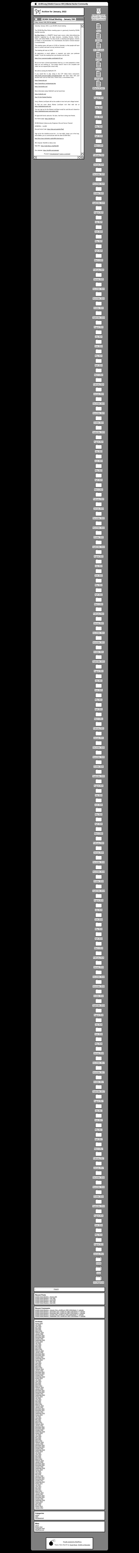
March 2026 (98, 145)
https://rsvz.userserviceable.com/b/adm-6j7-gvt (49, 58)
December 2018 (98, 977)
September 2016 (99, 1206)
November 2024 (98, 298)
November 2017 (98, 1072)
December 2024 (98, 289)
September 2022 (99, 547)
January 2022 (99, 623)
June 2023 (98, 461)
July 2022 (98, 566)
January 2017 (99, 1168)
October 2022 (98, 537)
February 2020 (98, 843)
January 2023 (99, 509)
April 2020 (98, 824)
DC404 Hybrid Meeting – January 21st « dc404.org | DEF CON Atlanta (55, 1310)
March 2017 (98, 1149)
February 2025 (98, 270)
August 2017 (98, 1101)
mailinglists (99, 79)
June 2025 (98, 231)
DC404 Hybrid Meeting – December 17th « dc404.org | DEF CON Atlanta (56, 1311)
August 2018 (98, 1015)
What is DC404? (99, 88)
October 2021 (98, 652)
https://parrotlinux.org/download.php (45, 83)
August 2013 (98, 1244)
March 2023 (98, 489)
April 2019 (98, 938)
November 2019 (98, 872)
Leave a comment (65, 154)
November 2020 (98, 757)
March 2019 (98, 948)
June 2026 (98, 117)
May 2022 (98, 585)
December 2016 (98, 1177)
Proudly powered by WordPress (72, 1542)
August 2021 (98, 671)
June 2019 (98, 919)
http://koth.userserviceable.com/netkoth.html (48, 75)
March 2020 (98, 833)
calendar (98, 40)
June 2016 (98, 1225)
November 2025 (98, 184)
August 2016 (98, 1216)
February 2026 (98, 155)
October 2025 (98, 193)
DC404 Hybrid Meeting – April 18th (45, 1303)
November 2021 (98, 642)
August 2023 (98, 442)
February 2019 (98, 958)
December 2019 (98, 862)
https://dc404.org (50, 118)
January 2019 (99, 967)
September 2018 (99, 1005)
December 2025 (98, 174)
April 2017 (98, 1139)
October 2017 (98, 1082)
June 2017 (98, 1120)
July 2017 (98, 1110)
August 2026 (98, 98)
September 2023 (99, 432)
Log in (37, 1525)
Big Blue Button (39, 35)
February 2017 (98, 1158)
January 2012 (99, 1254)
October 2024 (98, 308)
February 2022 (98, 614)
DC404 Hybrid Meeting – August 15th (46, 1297)
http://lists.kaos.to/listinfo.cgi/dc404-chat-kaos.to (49, 138)
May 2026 (98, 126)
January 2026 (99, 165)
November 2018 (98, 986)
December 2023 (98, 403)
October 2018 (98, 996)
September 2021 (99, 661)
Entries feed (38, 1527)
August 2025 (98, 212)
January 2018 (99, 1053)
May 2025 (98, 241)
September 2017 (99, 1091)
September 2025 (99, 203)
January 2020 (99, 852)
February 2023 (98, 499)
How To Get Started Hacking (43, 97)
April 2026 (98, 136)
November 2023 (98, 413)
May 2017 (98, 1130)
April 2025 (98, 251)
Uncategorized (54, 154)
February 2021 (98, 728)
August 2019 (98, 900)
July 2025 (98, 222)
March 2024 (98, 375)
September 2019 (99, 891)
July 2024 (98, 337)
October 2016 (98, 1196)
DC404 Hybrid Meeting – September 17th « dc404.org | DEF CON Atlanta (56, 1316)
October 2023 (98, 423)
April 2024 (98, 365)
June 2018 (98, 1034)
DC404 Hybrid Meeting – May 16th (45, 1301)
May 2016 (98, 1235)
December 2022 (98, 518)
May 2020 (98, 814)
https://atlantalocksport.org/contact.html (46, 111)
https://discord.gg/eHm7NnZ (55, 129)
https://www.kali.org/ (41, 80)
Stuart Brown (73, 1545)
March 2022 (98, 604)
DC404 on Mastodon (84, 1545)
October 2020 (98, 767)
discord (98, 69)
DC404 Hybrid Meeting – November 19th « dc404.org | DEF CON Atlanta (56, 1313)
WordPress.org (39, 1530)
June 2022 (98, 575)
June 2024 (98, 346)
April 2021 (98, 709)
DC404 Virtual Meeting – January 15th (58, 19)
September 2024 (99, 317)
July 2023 (98, 451)
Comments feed (40, 1528)
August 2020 (98, 786)
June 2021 (98, 690)
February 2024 (98, 384)
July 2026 (98, 107)
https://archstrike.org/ (41, 86)
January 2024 (99, 394)
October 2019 (98, 881)
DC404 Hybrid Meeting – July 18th (45, 1298)
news (99, 1273)
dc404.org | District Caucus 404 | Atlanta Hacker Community (63, 4)
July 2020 (98, 795)
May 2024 (98, 356)
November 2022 (98, 528)
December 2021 (98, 633)
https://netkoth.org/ (40, 94)
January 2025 (99, 279)
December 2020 (98, 747)
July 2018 (98, 1024)
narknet (54, 22)
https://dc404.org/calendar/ (51, 150)
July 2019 (98, 910)
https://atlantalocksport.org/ (43, 106)
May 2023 (98, 470)
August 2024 (98, 327)
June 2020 (98, 805)
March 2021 (98, 719)
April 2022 (98, 595)
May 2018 (98, 1044)
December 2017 (98, 1063)
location (98, 59)
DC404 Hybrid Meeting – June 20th (45, 1300)
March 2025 (98, 260)
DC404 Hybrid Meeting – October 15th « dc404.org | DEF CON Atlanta (55, 1314)
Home (98, 31)
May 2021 (98, 700)
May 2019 (98, 929)
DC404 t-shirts (98, 50)
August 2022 (98, 556)
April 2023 (98, 480)
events (98, 1263)
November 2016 (98, 1187)
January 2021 (99, 738)
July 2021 (98, 681)
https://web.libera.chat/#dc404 (50, 146)
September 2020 (99, 776)
